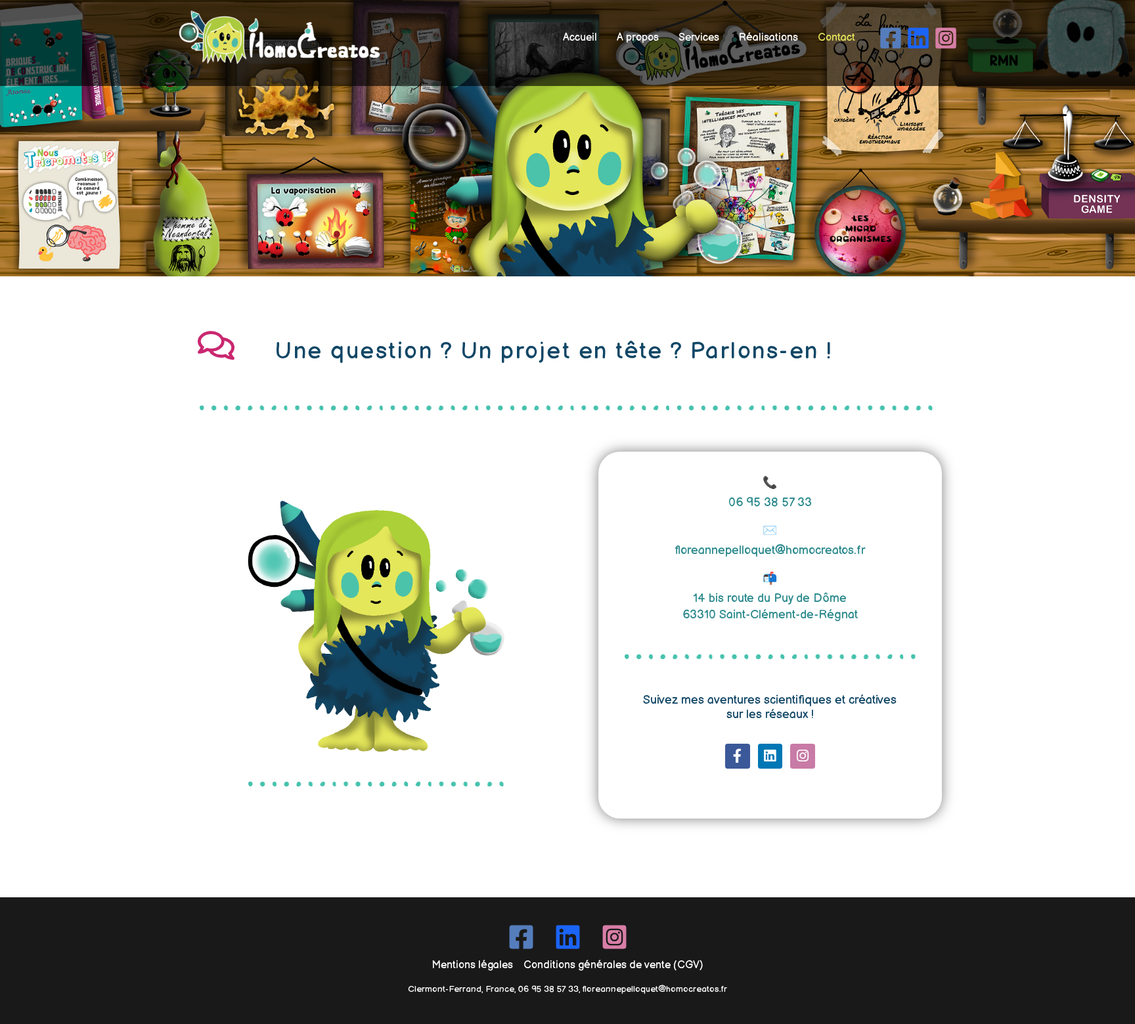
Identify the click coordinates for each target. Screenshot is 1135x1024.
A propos (638, 38)
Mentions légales (472, 965)
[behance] (920, 38)
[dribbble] (948, 38)
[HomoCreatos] (276, 38)
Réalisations (768, 38)
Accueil (580, 38)
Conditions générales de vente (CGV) (613, 965)
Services (699, 38)
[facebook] (892, 38)
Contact (836, 38)
